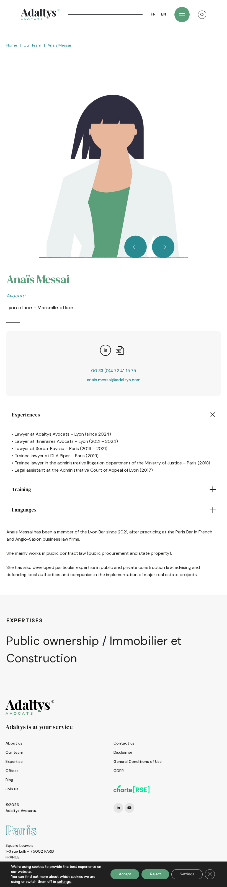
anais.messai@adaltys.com (113, 380)
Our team (32, 45)
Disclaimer (123, 752)
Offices (12, 770)
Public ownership (52, 640)
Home (11, 45)
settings (64, 881)
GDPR (119, 770)
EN (163, 14)
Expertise (14, 761)
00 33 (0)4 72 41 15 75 (113, 371)
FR (153, 14)
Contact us (124, 743)
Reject (155, 874)
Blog (9, 779)
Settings (187, 874)
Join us (12, 788)
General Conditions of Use (138, 761)
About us (14, 743)
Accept (125, 874)
